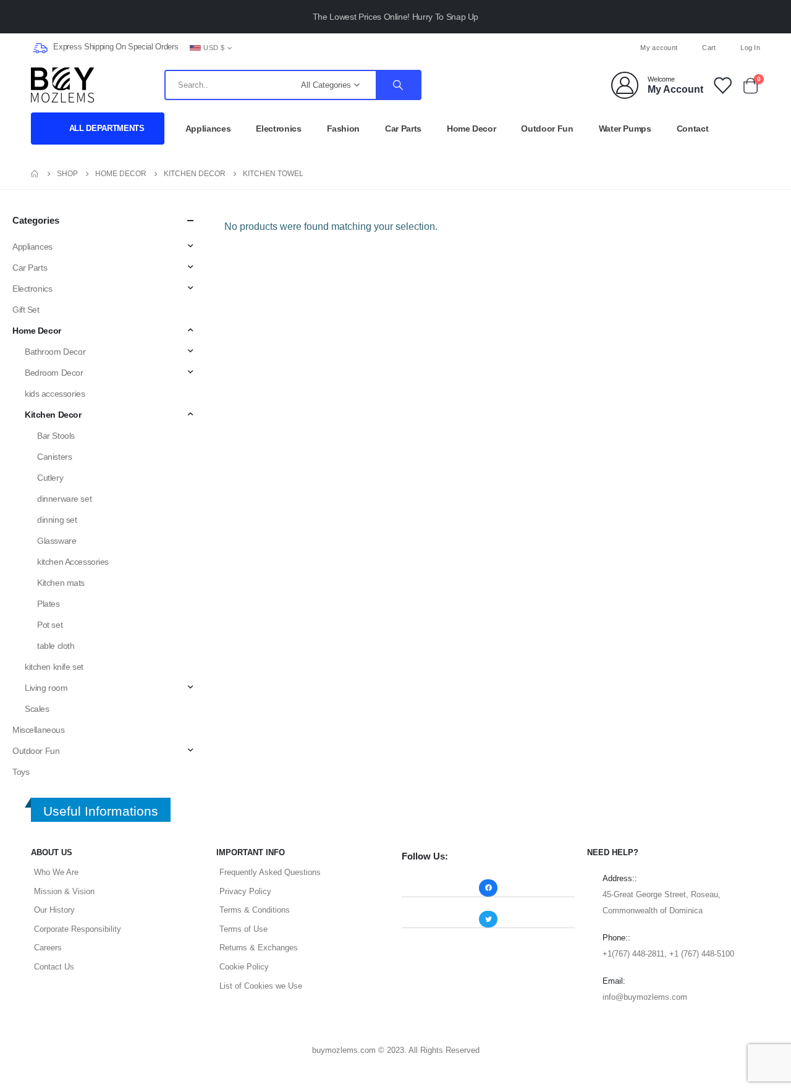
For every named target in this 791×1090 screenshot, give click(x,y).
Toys (20, 772)
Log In (750, 47)
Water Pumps (625, 128)
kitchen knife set (54, 667)
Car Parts (403, 128)
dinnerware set (64, 499)
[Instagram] (416, 47)
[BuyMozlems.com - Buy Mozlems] (62, 85)
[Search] (398, 85)
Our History (54, 910)
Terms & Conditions (254, 910)
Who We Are (56, 872)
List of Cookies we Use (260, 986)
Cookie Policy (244, 966)
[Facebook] (375, 47)
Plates (48, 604)
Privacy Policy (245, 891)
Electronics (278, 128)
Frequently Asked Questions (270, 872)
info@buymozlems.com (645, 997)
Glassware (56, 541)
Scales (37, 709)
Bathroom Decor (55, 352)
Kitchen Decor (53, 415)
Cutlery (50, 478)
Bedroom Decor (54, 373)
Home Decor (471, 128)
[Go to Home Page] (35, 174)
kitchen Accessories (73, 562)
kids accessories (55, 394)
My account (658, 47)
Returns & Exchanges (258, 947)
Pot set (49, 625)
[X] (395, 47)
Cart (709, 47)
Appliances (208, 128)
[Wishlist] (722, 85)
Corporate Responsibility (77, 929)
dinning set (57, 520)
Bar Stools (56, 436)
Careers (48, 947)
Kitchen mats (61, 583)
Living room (46, 688)
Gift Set (26, 310)
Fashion (343, 128)
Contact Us (54, 966)
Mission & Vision (64, 891)
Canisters (54, 457)
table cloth (55, 646)
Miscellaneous (38, 730)
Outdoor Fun (547, 128)
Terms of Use (243, 929)
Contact (693, 128)
